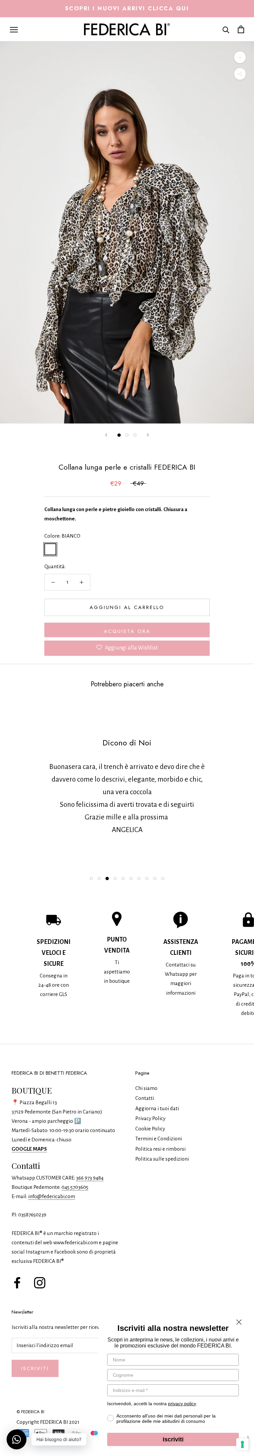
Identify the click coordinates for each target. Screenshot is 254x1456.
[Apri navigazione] (14, 29)
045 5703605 (75, 1187)
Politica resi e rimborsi (160, 1149)
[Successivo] (148, 434)
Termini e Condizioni (158, 1138)
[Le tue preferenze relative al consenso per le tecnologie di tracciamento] (242, 1444)
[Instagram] (39, 1282)
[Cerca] (226, 29)
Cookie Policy (150, 1128)
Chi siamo (146, 1088)
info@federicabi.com (51, 1196)
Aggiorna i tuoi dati (157, 1108)
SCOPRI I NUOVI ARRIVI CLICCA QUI (127, 8)
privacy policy (182, 1403)
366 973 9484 (90, 1178)
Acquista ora (127, 631)
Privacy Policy (150, 1118)
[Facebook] (17, 1282)
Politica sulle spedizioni (162, 1159)
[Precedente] (106, 434)
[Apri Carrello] (241, 29)
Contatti (144, 1098)
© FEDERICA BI (30, 1412)
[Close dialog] (239, 1322)
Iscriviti (35, 1368)
